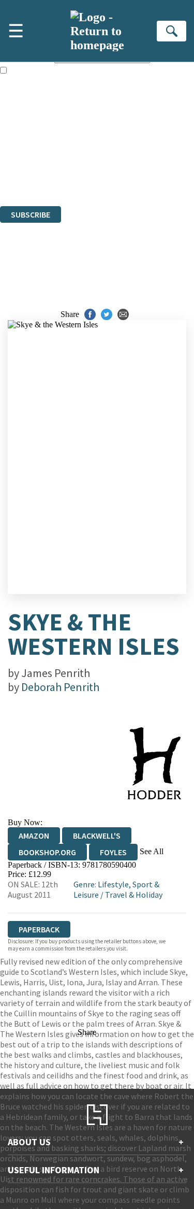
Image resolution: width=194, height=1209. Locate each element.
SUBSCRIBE (30, 214)
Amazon (34, 835)
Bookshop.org (47, 852)
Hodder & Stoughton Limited (119, 145)
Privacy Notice (24, 173)
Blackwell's (97, 835)
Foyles (113, 852)
